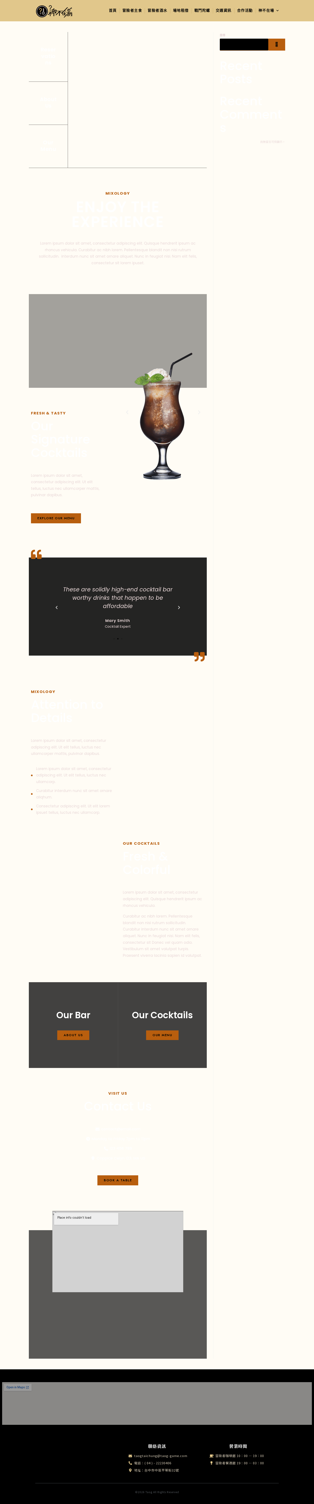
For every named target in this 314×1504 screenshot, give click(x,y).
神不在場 (266, 10)
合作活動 (245, 10)
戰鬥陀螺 (202, 10)
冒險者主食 (132, 10)
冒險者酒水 (157, 10)
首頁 (113, 10)
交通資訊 (224, 10)
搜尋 (222, 35)
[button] (127, 412)
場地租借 (181, 10)
